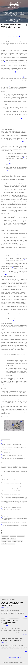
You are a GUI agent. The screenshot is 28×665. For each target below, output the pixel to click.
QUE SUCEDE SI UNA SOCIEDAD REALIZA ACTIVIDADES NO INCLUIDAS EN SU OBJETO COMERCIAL (12, 604)
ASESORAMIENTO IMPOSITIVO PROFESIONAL (14, 3)
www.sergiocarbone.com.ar (6, 488)
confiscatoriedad (20, 536)
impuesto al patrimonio (17, 541)
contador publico (5, 538)
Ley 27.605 (4, 543)
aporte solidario (5, 536)
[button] (26, 25)
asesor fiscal (13, 536)
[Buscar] (26, 3)
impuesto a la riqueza (6, 541)
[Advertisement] (14, 585)
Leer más (24, 616)
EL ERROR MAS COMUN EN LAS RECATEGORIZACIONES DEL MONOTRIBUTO (9, 622)
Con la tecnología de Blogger (15, 657)
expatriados (13, 538)
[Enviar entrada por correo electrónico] (2, 533)
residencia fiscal (11, 543)
